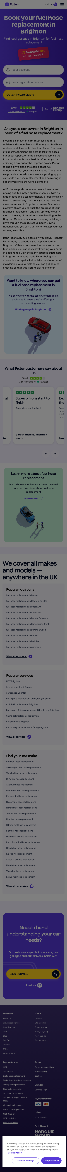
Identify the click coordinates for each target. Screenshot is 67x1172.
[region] (34, 1151)
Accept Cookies (51, 1160)
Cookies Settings (25, 1160)
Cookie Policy (15, 1153)
